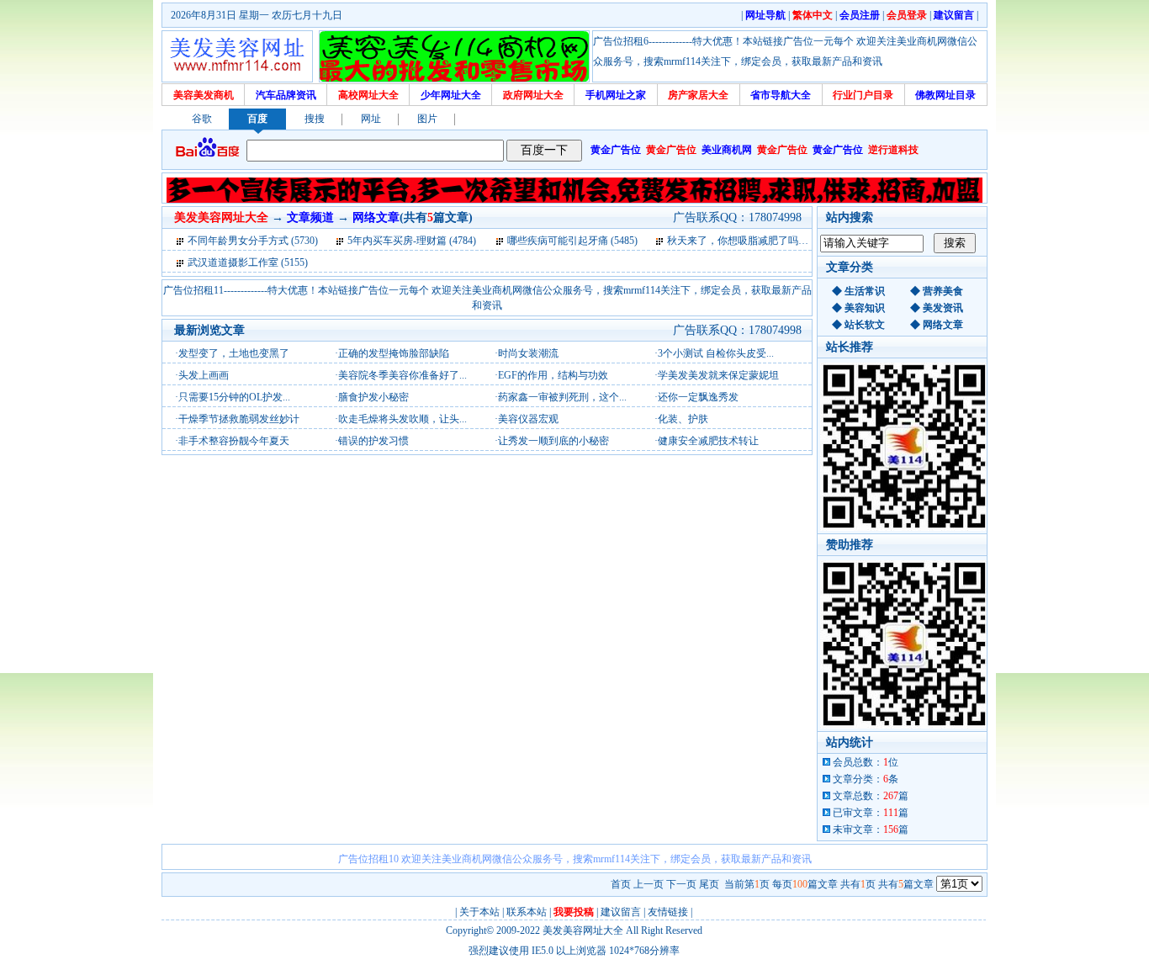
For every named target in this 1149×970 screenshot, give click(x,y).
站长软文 (865, 325)
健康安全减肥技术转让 (708, 441)
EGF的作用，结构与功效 (553, 375)
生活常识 (865, 291)
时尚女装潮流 (528, 353)
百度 (257, 119)
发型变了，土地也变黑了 (233, 353)
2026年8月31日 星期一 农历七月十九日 (256, 15)
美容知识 (865, 308)
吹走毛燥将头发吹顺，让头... (402, 419)
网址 (371, 119)
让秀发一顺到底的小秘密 (553, 441)
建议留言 (621, 912)
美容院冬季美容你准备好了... (402, 375)
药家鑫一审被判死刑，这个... (562, 397)
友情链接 (668, 912)
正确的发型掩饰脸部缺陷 (393, 353)
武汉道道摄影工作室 (233, 262)
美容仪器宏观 (528, 419)
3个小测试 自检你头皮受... (716, 353)
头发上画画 (203, 375)
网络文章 (943, 325)
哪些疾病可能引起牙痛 (557, 240)
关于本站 (479, 912)
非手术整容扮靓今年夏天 (233, 441)
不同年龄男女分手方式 (238, 240)
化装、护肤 (683, 419)
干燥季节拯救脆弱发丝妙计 (238, 419)
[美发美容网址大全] (237, 56)
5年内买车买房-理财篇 (397, 240)
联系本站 (526, 912)
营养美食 (943, 291)
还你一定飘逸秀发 (698, 397)
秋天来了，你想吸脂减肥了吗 (732, 240)
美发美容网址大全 (583, 930)
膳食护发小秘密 (373, 397)
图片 (427, 119)
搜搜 (314, 119)
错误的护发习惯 (373, 441)
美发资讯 (943, 308)
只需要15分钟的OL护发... (234, 397)
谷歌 (202, 119)
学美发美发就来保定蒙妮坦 (718, 375)
